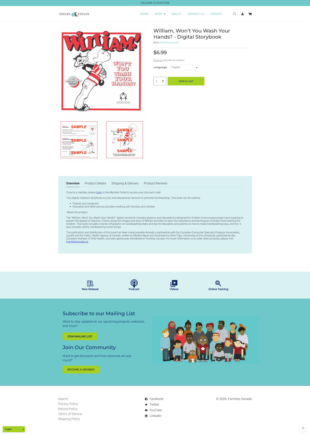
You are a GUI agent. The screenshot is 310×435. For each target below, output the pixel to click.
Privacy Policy (68, 404)
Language (160, 67)
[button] (160, 13)
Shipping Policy (69, 419)
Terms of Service (70, 414)
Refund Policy (68, 409)
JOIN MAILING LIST (79, 336)
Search (63, 399)
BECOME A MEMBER (81, 369)
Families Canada (169, 42)
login (99, 192)
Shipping (157, 60)
